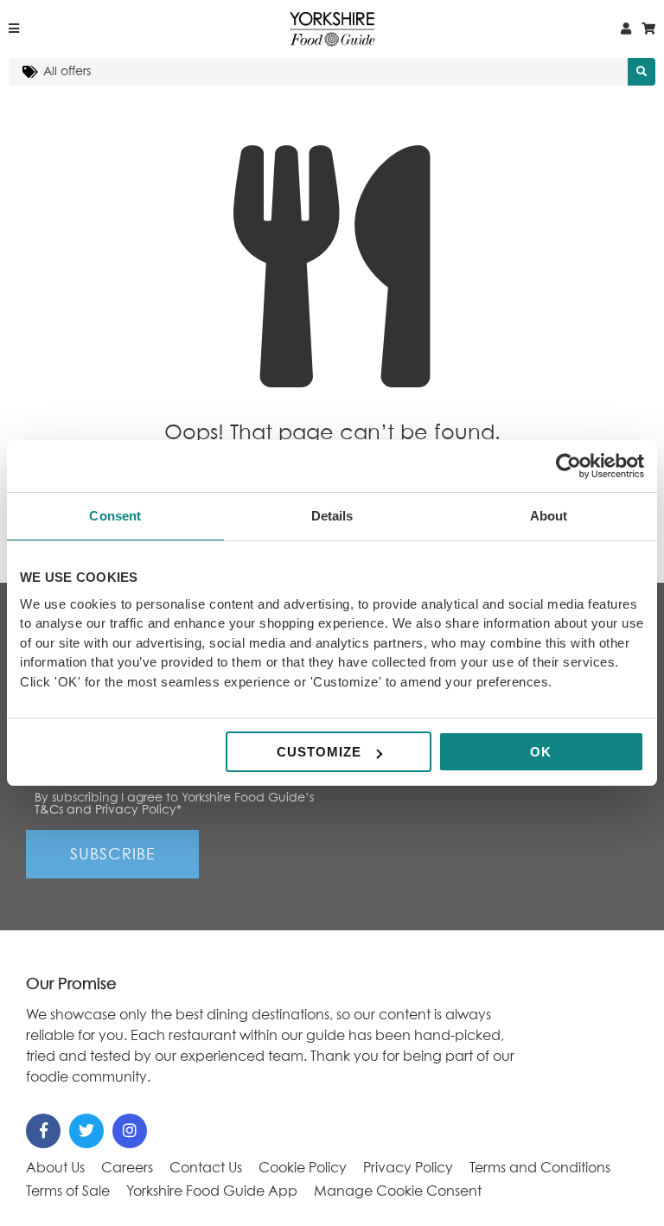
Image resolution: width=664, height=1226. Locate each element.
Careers (127, 1168)
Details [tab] (332, 515)
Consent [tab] (115, 515)
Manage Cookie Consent (398, 1191)
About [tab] (549, 515)
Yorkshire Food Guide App (211, 1191)
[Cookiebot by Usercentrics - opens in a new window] (568, 466)
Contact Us (205, 1168)
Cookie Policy (303, 1168)
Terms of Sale (68, 1191)
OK (541, 751)
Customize (319, 751)
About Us (55, 1168)
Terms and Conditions (539, 1168)
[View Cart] (648, 29)
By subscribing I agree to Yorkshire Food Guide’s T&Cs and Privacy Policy (174, 804)
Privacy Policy (408, 1168)
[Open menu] (14, 29)
